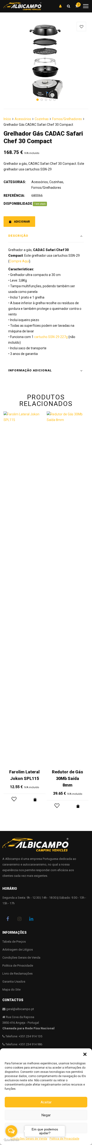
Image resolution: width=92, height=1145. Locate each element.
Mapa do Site (11, 989)
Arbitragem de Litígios (17, 949)
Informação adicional (30, 370)
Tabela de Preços (14, 941)
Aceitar (46, 1102)
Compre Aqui (19, 261)
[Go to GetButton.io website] (11, 1140)
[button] (85, 1054)
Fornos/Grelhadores (67, 119)
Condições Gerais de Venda (21, 957)
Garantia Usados (13, 981)
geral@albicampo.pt (20, 1009)
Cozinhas (42, 119)
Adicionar (22, 221)
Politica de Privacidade (17, 965)
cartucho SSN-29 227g (51, 337)
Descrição (18, 235)
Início (7, 119)
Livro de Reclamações (17, 973)
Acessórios (23, 119)
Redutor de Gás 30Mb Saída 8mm (67, 778)
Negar (46, 1115)
